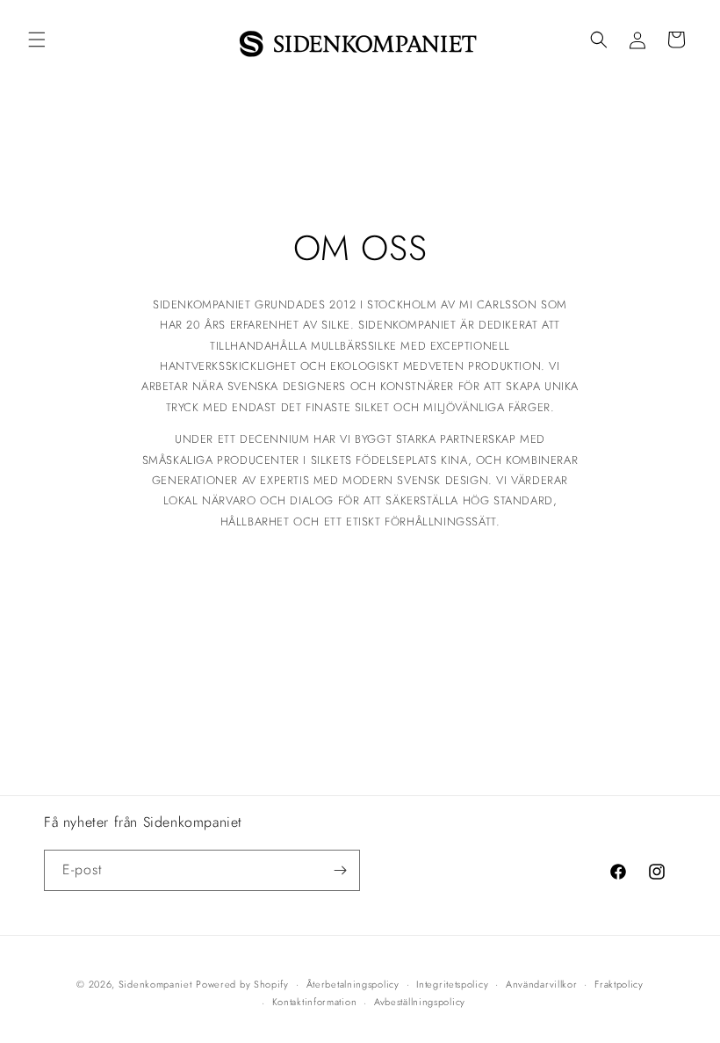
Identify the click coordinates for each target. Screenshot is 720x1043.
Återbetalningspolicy (353, 984)
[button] (37, 39)
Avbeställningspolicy (419, 1002)
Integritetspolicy (452, 984)
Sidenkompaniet (155, 984)
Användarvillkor (542, 984)
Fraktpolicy (619, 984)
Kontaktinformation (314, 1002)
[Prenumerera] (339, 870)
